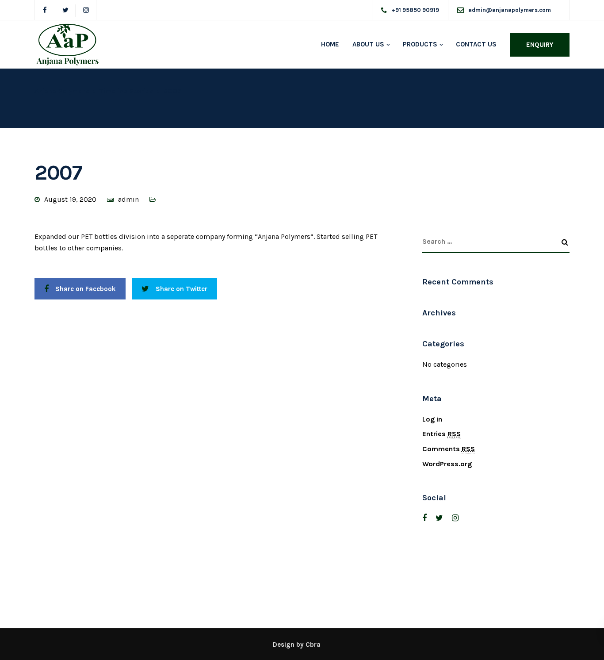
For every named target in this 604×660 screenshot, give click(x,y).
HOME (330, 44)
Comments (448, 449)
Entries (441, 434)
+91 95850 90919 (415, 10)
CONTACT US (476, 44)
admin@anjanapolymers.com (509, 10)
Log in (432, 419)
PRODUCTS (420, 44)
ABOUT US (368, 44)
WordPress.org (447, 464)
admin (128, 199)
